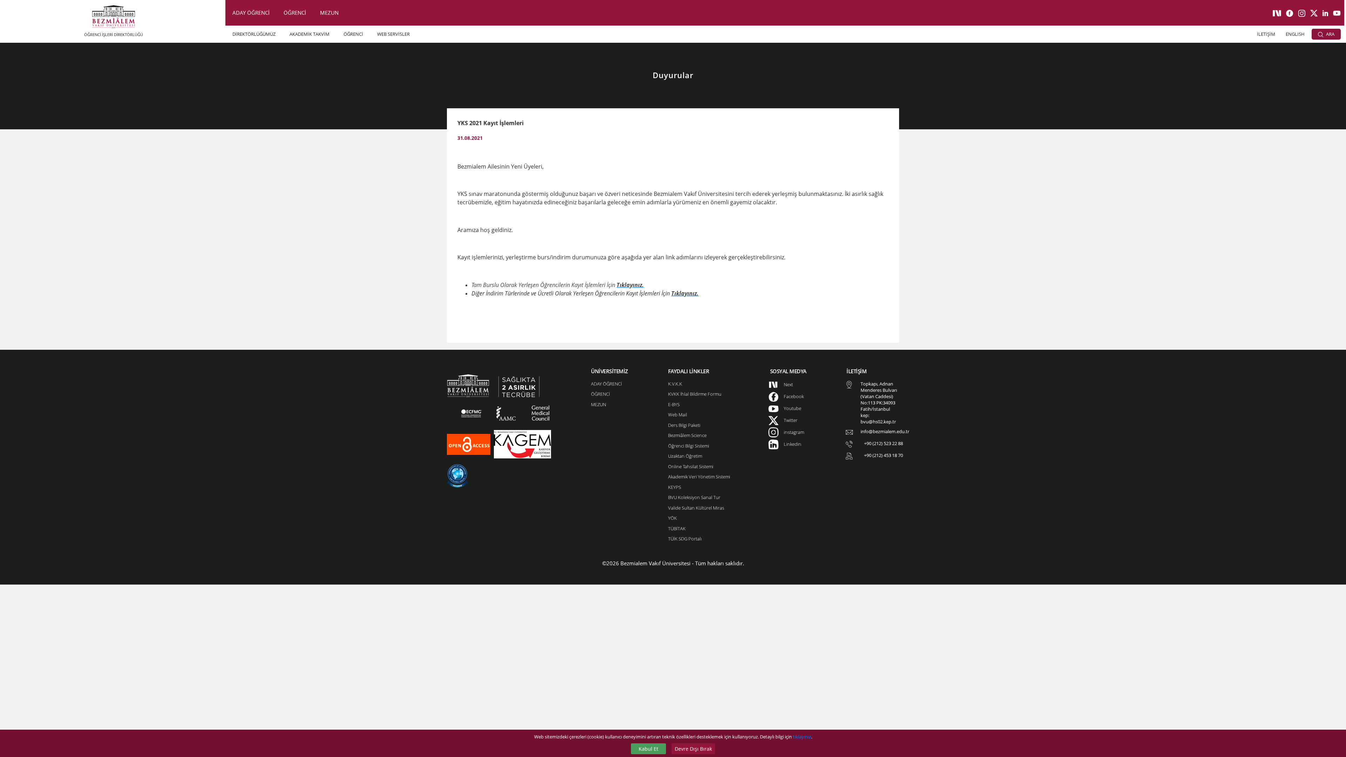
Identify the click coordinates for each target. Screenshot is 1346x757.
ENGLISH (1295, 34)
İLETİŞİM (1266, 34)
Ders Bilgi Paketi (684, 425)
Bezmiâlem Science (687, 435)
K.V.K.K (675, 384)
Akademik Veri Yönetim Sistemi (699, 476)
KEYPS (674, 487)
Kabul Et (648, 748)
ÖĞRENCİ (295, 12)
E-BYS (674, 404)
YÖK (672, 518)
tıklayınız (802, 737)
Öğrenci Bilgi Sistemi (688, 446)
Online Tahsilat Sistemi (690, 466)
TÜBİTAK (677, 528)
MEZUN (329, 12)
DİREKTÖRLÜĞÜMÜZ (254, 34)
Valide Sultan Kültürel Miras (696, 508)
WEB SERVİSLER (393, 34)
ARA (1329, 34)
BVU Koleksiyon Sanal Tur (694, 497)
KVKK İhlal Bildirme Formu (694, 394)
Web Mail (677, 414)
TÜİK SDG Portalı (685, 539)
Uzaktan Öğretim (685, 456)
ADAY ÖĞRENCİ (251, 12)
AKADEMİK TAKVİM (309, 34)
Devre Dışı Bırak (693, 748)
